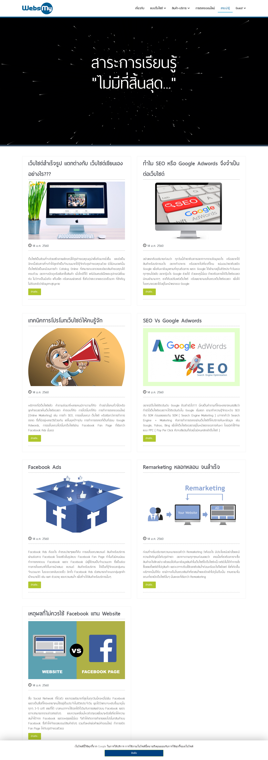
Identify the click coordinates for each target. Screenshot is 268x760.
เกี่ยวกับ (139, 8)
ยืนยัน (134, 753)
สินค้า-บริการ (180, 8)
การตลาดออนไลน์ (205, 8)
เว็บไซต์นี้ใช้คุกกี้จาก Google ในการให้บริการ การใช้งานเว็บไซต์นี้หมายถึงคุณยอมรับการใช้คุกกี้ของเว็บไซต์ (134, 746)
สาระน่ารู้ (225, 8)
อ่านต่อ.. (34, 292)
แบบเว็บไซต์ (157, 8)
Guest (240, 8)
